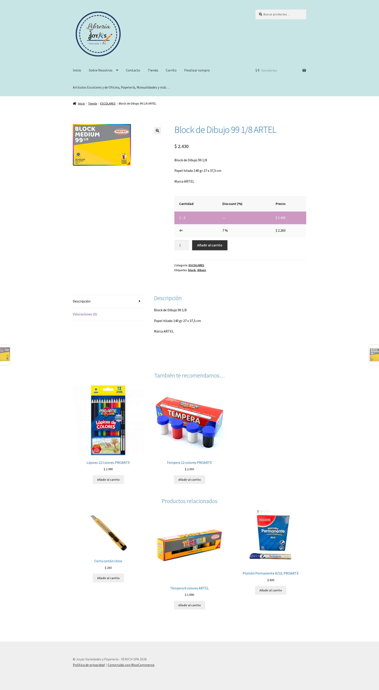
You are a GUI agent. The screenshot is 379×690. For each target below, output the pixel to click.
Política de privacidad (89, 665)
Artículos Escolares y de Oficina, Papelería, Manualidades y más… (121, 87)
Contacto (133, 70)
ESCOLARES (108, 103)
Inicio (77, 70)
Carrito (171, 70)
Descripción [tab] (81, 301)
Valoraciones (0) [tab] (85, 314)
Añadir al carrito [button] (108, 480)
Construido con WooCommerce (131, 665)
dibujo (201, 270)
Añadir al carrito (209, 245)
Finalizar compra (197, 70)
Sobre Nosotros (101, 70)
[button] (157, 130)
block (192, 270)
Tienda (153, 70)
